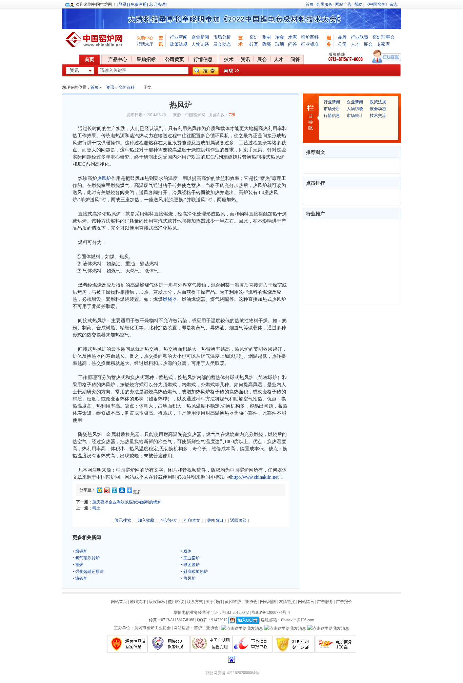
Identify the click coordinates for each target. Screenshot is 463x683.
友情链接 (287, 601)
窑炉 (253, 37)
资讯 (245, 59)
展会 (368, 44)
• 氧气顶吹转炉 (86, 558)
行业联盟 (359, 37)
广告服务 (325, 601)
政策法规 (178, 44)
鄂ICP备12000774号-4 (270, 612)
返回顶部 (238, 520)
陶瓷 (266, 44)
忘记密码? (158, 4)
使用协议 (176, 601)
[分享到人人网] (121, 491)
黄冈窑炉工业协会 (241, 601)
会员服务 (324, 4)
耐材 (266, 37)
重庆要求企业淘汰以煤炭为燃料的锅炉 (126, 502)
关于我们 (214, 601)
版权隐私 (157, 601)
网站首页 (119, 601)
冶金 (279, 37)
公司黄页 (174, 59)
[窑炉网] (95, 39)
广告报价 (344, 601)
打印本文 (192, 520)
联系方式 (195, 601)
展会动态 (222, 44)
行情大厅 (145, 44)
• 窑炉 (78, 564)
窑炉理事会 (384, 37)
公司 (342, 44)
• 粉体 (186, 551)
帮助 (358, 4)
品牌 (342, 37)
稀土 (96, 508)
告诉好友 (169, 520)
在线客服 (386, 56)
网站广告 (343, 4)
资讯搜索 (123, 520)
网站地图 (268, 601)
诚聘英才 (138, 601)
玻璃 (279, 44)
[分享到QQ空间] (99, 491)
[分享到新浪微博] (106, 491)
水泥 (292, 37)
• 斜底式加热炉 (194, 571)
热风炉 (104, 178)
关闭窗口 (215, 520)
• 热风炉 (188, 578)
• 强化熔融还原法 (88, 571)
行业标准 (310, 44)
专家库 (383, 44)
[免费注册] (138, 4)
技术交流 (378, 115)
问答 (292, 44)
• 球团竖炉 (190, 564)
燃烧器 (170, 299)
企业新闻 (200, 37)
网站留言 (306, 601)
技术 (229, 59)
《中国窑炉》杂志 (381, 4)
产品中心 (117, 59)
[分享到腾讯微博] (114, 491)
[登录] (122, 4)
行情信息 (203, 59)
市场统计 (355, 115)
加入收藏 (146, 520)
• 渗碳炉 (80, 578)
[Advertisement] (349, 262)
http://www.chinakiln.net (255, 477)
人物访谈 (200, 44)
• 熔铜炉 (80, 551)
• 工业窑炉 (190, 558)
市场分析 (222, 37)
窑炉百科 (310, 37)
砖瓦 (253, 44)
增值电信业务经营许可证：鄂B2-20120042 (211, 612)
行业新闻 (178, 37)
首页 (309, 4)
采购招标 (146, 59)
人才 (355, 44)
